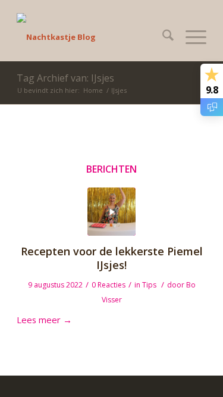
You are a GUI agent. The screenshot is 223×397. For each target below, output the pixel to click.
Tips (149, 285)
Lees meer (44, 320)
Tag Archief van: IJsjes (65, 78)
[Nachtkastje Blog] (92, 37)
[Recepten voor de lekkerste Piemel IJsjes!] (111, 211)
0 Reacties (108, 285)
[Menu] (190, 37)
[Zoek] (162, 37)
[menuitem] (162, 37)
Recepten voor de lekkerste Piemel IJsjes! (112, 258)
